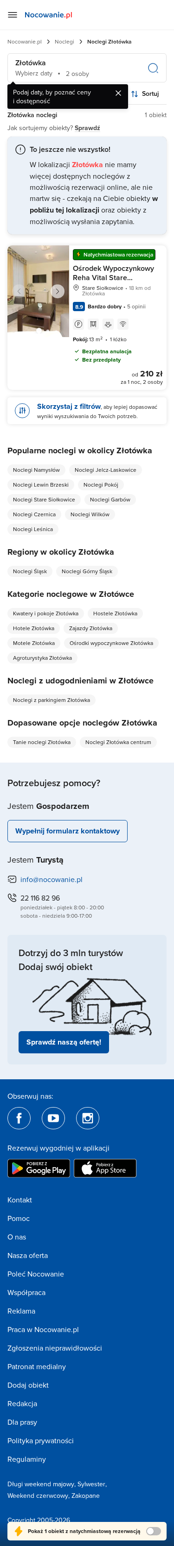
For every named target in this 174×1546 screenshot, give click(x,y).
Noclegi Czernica (34, 514)
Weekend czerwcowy (37, 1495)
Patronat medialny (36, 1366)
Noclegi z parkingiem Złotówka (51, 700)
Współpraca (26, 1292)
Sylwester (91, 1484)
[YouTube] (53, 1118)
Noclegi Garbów (110, 499)
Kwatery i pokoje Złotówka (45, 613)
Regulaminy (26, 1459)
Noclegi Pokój (101, 484)
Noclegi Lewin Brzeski (41, 484)
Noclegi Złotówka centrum (118, 742)
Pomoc (18, 1218)
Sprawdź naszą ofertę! (63, 1042)
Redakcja (22, 1403)
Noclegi (64, 41)
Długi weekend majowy (40, 1484)
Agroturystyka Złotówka (42, 658)
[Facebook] (19, 1118)
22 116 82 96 (40, 898)
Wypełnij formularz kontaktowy (67, 831)
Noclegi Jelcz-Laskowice (105, 470)
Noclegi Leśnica (33, 529)
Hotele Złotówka (33, 628)
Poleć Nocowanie (35, 1274)
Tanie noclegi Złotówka (42, 742)
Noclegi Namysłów (36, 470)
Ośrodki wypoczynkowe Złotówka (111, 643)
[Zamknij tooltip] (118, 93)
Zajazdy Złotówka (90, 628)
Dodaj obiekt (28, 1385)
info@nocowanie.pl (51, 879)
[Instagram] (87, 1118)
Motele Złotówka (34, 643)
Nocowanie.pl (24, 41)
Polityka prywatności (40, 1440)
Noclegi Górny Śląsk (87, 571)
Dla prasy (22, 1422)
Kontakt (19, 1200)
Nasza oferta (27, 1255)
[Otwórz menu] (12, 15)
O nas (16, 1237)
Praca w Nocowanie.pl (43, 1329)
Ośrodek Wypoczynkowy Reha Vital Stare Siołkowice (113, 277)
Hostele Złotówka (115, 613)
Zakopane (85, 1495)
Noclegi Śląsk (30, 571)
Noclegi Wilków (90, 514)
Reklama (21, 1311)
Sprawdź (87, 127)
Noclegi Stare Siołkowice (44, 499)
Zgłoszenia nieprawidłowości (54, 1348)
